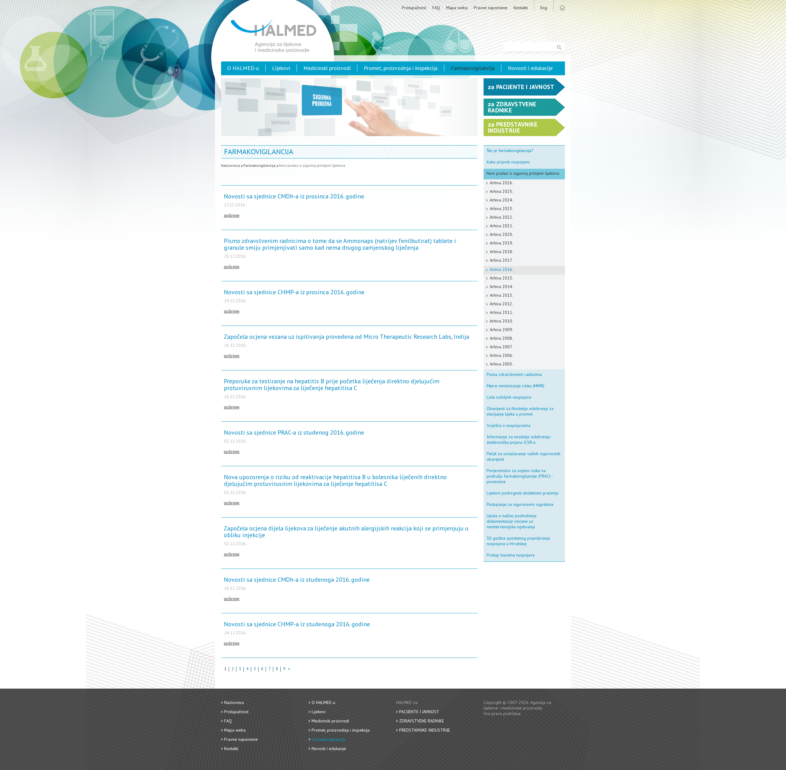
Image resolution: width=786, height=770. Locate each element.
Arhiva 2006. (501, 355)
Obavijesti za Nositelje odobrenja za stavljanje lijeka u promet (520, 411)
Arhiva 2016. (501, 269)
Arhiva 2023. (501, 208)
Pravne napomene (491, 7)
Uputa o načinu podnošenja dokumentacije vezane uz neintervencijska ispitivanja (511, 521)
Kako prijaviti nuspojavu (508, 162)
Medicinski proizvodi (327, 68)
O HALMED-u (243, 68)
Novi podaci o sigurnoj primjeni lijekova (312, 165)
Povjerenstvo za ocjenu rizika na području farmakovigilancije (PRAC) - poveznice (520, 476)
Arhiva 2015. (501, 278)
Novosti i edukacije (530, 68)
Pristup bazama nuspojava (511, 555)
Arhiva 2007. (501, 347)
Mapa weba (457, 7)
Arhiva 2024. (501, 200)
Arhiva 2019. (501, 243)
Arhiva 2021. (501, 226)
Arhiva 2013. (501, 295)
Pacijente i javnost (419, 711)
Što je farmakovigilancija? (510, 150)
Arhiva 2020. (501, 234)
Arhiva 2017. (501, 260)
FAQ (436, 7)
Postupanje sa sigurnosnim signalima (520, 504)
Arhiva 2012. (501, 304)
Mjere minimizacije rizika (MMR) (515, 386)
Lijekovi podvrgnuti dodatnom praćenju (522, 493)
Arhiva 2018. (501, 251)
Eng (543, 7)
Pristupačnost (414, 7)
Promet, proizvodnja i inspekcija (401, 68)
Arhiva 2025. (501, 191)
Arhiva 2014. (501, 286)
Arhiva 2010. (501, 321)
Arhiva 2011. (501, 312)
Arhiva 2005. (501, 364)
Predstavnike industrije (424, 730)
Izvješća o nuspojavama (508, 425)
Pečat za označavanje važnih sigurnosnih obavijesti (523, 456)
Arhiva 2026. (501, 183)
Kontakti (521, 7)
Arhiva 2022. (501, 217)
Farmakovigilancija (473, 68)
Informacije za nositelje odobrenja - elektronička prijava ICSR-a (519, 439)
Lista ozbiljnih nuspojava (509, 397)
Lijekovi (281, 68)
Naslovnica (230, 165)
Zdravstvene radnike (421, 721)
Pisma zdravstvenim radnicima (514, 374)
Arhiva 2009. (501, 329)
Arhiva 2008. (501, 338)
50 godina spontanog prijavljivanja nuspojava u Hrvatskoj (518, 540)
